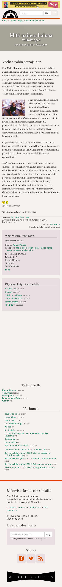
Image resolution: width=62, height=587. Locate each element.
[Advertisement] (31, 348)
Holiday (12, 291)
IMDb (7, 269)
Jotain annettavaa (17, 295)
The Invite (10, 392)
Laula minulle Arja (14, 397)
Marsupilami (12, 395)
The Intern (14, 304)
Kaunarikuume (13, 390)
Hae (47, 13)
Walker (7, 400)
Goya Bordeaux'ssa (20, 217)
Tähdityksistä (35, 507)
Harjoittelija (14, 288)
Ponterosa (55, 224)
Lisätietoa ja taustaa (17, 507)
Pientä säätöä (15, 301)
